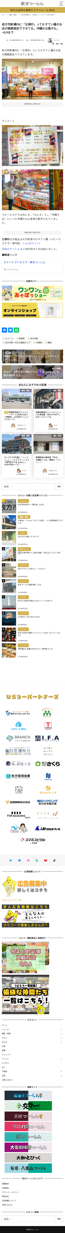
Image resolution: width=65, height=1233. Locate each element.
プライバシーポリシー (11, 1192)
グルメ (4, 1037)
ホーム (4, 1025)
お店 (4, 1046)
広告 (4, 1075)
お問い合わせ (7, 1080)
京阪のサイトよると (13, 249)
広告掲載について (9, 1200)
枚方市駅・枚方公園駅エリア (18, 342)
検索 (59, 486)
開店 (49, 342)
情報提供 (5, 1183)
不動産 (4, 1071)
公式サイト (32, 243)
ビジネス (5, 1063)
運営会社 (5, 1196)
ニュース (5, 1029)
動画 (4, 1050)
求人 (4, 1067)
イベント (5, 1058)
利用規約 (5, 1188)
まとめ (4, 1042)
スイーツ (9, 338)
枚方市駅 (34, 338)
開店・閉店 (59, 44)
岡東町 (21, 338)
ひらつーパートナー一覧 (11, 899)
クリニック (6, 1054)
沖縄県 (39, 342)
